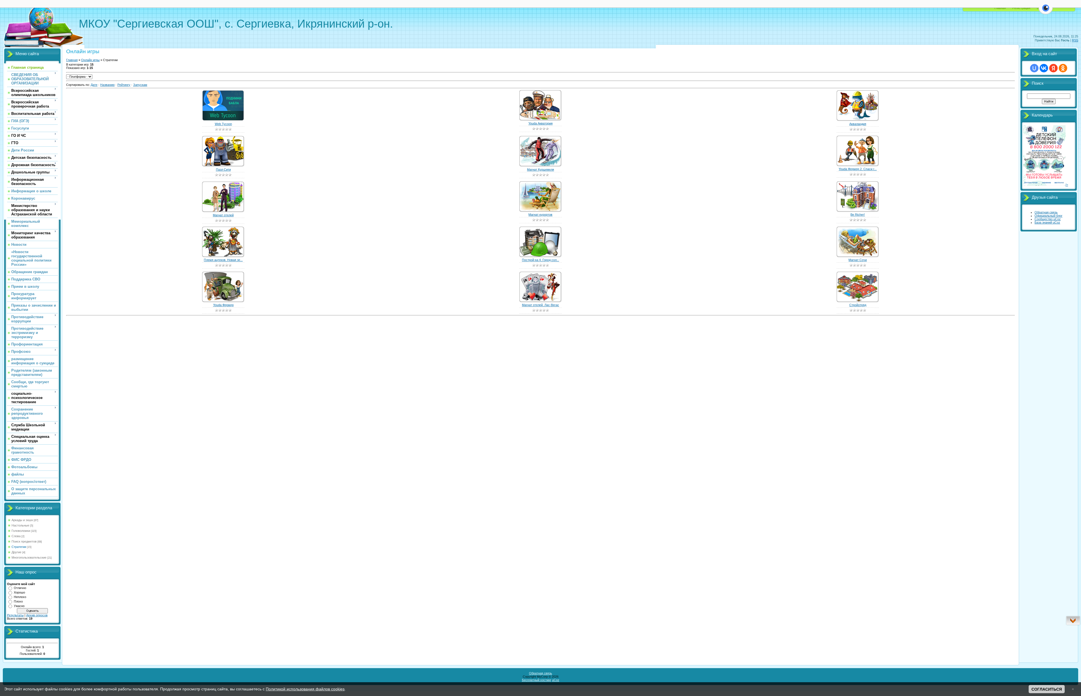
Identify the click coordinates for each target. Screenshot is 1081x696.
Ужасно (19, 606)
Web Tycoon (223, 124)
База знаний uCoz (1047, 222)
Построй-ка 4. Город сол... (540, 260)
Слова (16, 536)
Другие (16, 552)
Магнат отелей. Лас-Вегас (540, 305)
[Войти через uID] (1034, 68)
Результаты (15, 615)
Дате (94, 84)
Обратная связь (1046, 212)
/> (1067, 184)
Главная (1000, 8)
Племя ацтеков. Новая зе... (223, 260)
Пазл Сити (223, 169)
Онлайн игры (90, 60)
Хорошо (19, 592)
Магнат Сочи (857, 260)
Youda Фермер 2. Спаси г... (858, 169)
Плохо (18, 601)
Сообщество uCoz (1048, 219)
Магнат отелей (223, 215)
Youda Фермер (223, 305)
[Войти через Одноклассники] (1063, 68)
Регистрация (1021, 8)
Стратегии (19, 546)
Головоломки (21, 530)
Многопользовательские (29, 557)
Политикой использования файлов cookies (305, 689)
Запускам (140, 84)
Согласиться (1046, 689)
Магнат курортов (540, 214)
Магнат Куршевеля (540, 169)
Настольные (20, 525)
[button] (1045, 11)
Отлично (20, 588)
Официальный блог (1048, 215)
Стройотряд (857, 305)
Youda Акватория (540, 123)
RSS (1075, 40)
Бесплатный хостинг (536, 680)
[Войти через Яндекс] (1053, 68)
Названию (107, 84)
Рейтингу (123, 84)
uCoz (555, 680)
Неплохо (20, 597)
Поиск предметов (24, 541)
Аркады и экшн (22, 520)
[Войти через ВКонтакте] (1044, 68)
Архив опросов (37, 615)
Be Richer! (857, 214)
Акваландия (857, 124)
